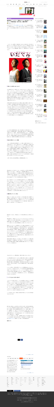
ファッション (21, 384)
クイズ (37, 4)
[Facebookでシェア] (21, 340)
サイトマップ (43, 384)
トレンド (23, 4)
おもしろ (27, 4)
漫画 (33, 4)
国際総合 (8, 384)
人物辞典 (43, 383)
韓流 (11, 383)
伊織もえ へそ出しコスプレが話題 (12, 366)
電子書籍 (31, 395)
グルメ (21, 383)
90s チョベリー (30, 383)
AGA (25, 395)
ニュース (8, 4)
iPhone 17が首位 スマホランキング (12, 361)
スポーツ (20, 4)
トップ (8, 358)
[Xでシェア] (18, 340)
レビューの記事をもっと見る (29, 354)
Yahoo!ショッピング (43, 122)
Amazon (36, 122)
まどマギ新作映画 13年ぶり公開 (11, 370)
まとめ (8, 386)
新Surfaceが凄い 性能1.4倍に (11, 371)
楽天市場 (39, 122)
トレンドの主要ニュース (30, 372)
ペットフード (23, 395)
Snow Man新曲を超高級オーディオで (12, 360)
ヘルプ (42, 385)
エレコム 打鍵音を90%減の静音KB (12, 369)
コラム (31, 4)
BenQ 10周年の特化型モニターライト (12, 365)
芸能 (16, 4)
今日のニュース (45, 4)
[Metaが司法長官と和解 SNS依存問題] (27, 364)
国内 (10, 4)
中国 (7, 385)
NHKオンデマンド (12, 318)
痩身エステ (28, 395)
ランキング (40, 4)
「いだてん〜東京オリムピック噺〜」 (18, 25)
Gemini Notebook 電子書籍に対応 (12, 364)
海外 (13, 4)
